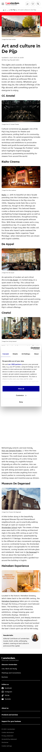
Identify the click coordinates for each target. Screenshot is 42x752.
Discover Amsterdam (9, 664)
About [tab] (36, 354)
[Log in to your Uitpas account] (27, 4)
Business (5, 677)
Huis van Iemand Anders (12, 451)
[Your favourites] (33, 4)
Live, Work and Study (9, 669)
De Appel (14, 280)
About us (5, 708)
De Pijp (13, 10)
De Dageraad (31, 552)
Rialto (4, 195)
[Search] (38, 4)
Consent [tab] (6, 354)
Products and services (10, 715)
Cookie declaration (8, 732)
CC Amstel (23, 129)
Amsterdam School (9, 528)
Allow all (21, 389)
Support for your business (11, 721)
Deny (21, 402)
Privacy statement (7, 736)
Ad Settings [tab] (26, 354)
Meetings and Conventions (11, 673)
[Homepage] (3, 10)
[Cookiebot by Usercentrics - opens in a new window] (31, 348)
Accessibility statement (9, 739)
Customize (20, 395)
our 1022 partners (15, 364)
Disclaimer (5, 742)
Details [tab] (15, 354)
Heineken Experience (10, 601)
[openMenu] (3, 4)
